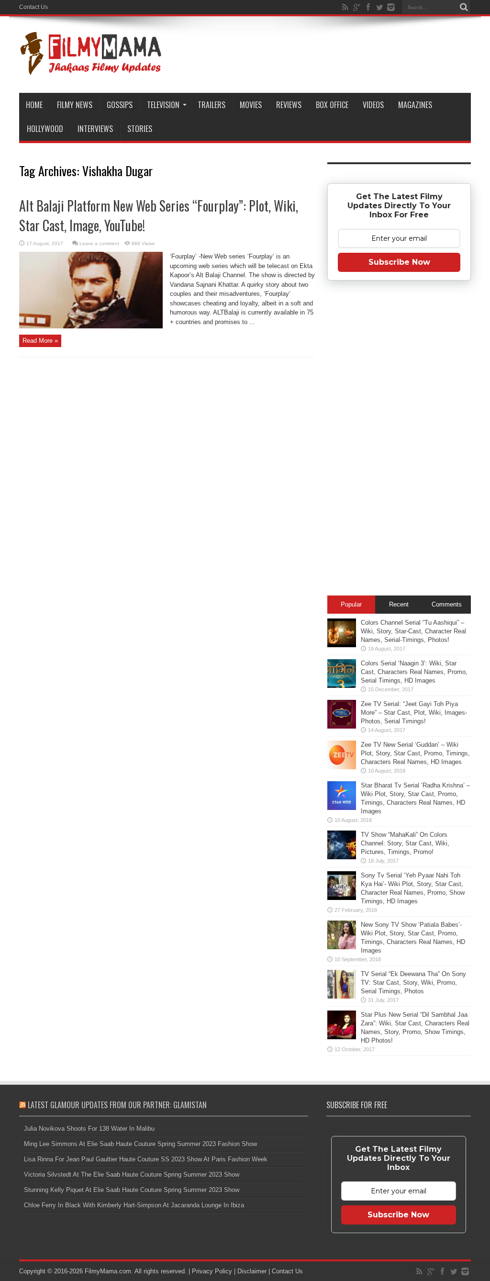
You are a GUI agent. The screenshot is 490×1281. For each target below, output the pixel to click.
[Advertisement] (399, 440)
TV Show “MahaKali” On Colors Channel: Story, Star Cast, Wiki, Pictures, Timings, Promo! (405, 843)
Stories (139, 129)
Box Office (332, 105)
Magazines (415, 105)
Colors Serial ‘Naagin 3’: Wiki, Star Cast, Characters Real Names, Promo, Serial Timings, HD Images (414, 672)
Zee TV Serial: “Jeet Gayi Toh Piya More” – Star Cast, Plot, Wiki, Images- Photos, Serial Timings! (414, 712)
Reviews (288, 105)
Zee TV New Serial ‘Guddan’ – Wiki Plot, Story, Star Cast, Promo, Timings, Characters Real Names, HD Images (415, 753)
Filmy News (74, 105)
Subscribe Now (399, 262)
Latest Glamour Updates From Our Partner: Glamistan (117, 1105)
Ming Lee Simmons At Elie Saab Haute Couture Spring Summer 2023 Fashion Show (140, 1143)
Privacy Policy (212, 1271)
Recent (399, 604)
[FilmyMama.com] (91, 68)
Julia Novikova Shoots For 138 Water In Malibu (89, 1128)
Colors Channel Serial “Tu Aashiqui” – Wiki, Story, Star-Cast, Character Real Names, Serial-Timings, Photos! (413, 631)
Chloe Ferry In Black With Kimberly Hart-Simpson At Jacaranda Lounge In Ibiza (134, 1205)
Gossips (120, 105)
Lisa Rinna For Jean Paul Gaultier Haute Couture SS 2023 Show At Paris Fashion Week (145, 1159)
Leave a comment (99, 243)
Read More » (40, 340)
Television (163, 105)
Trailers (211, 105)
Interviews (95, 129)
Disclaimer (252, 1271)
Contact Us (33, 7)
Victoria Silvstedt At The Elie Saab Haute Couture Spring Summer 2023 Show (131, 1174)
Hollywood (45, 129)
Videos (373, 105)
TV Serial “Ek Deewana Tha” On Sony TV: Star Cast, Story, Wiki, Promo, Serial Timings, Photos (413, 982)
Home (34, 105)
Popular (351, 604)
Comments (447, 604)
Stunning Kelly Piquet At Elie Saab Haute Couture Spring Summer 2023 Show (131, 1189)
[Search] (464, 7)
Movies (251, 105)
